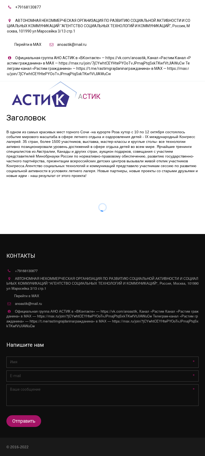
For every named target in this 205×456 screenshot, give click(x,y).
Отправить (23, 421)
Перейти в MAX (27, 44)
